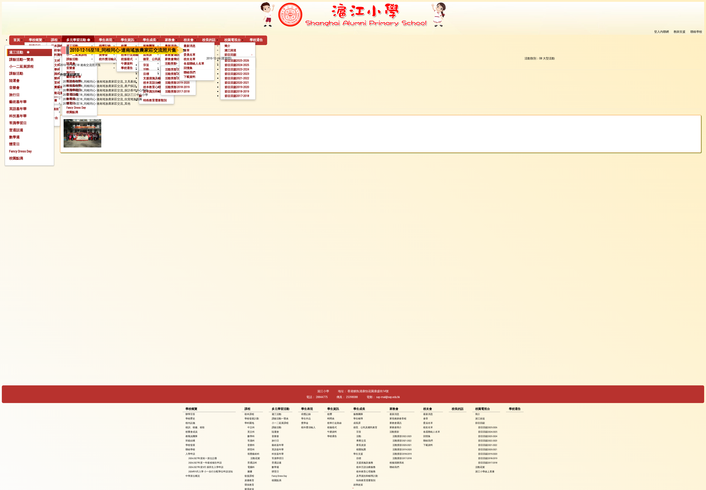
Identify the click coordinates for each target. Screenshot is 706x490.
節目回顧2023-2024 (487, 436)
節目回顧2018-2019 (487, 458)
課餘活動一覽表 (21, 59)
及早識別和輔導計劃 (367, 476)
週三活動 (16, 52)
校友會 (189, 40)
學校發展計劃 (252, 418)
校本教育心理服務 (365, 471)
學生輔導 (358, 418)
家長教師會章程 (398, 418)
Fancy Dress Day (20, 151)
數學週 (14, 137)
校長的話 (208, 40)
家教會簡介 (396, 427)
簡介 (477, 414)
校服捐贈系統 (397, 462)
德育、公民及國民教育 (365, 427)
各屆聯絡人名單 (431, 431)
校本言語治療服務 (365, 467)
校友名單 (428, 427)
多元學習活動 (76, 40)
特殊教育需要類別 (365, 480)
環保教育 (249, 484)
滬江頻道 (480, 418)
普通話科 (252, 462)
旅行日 (14, 95)
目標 (358, 458)
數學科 (251, 436)
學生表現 (105, 40)
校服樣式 (332, 427)
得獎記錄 (306, 414)
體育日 (14, 144)
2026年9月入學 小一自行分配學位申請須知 (210, 471)
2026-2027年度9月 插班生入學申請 (205, 467)
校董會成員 (191, 431)
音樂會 (14, 87)
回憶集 (426, 436)
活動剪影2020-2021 (402, 445)
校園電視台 (232, 40)
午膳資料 (332, 431)
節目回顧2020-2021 (487, 449)
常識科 (251, 440)
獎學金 (304, 423)
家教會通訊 (396, 423)
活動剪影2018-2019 (402, 453)
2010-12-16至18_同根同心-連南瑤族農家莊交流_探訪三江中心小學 (105, 95)
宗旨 (358, 431)
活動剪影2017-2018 (402, 458)
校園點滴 (72, 112)
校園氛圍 (361, 449)
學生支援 (358, 453)
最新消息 (394, 414)
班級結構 (190, 440)
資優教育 (249, 480)
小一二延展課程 (21, 66)
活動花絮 (57, 93)
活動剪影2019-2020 (402, 449)
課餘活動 (16, 73)
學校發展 (190, 445)
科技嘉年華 (18, 116)
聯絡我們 (394, 467)
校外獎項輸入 (308, 427)
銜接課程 (249, 476)
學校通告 (256, 40)
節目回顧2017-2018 (487, 462)
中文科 (251, 427)
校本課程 (57, 46)
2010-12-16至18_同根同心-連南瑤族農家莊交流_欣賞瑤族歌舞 (102, 99)
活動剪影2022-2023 (402, 436)
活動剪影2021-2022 (402, 440)
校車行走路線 (334, 423)
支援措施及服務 (364, 462)
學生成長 (149, 40)
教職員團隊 (191, 436)
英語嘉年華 (18, 109)
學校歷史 (190, 418)
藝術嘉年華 (18, 102)
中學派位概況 (193, 476)
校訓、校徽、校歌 (195, 427)
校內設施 (190, 423)
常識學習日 (18, 123)
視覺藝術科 (253, 453)
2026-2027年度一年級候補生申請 (205, 462)
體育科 (251, 449)
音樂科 (251, 445)
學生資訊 (127, 40)
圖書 (249, 471)
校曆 (329, 414)
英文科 (251, 431)
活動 (358, 436)
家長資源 (361, 445)
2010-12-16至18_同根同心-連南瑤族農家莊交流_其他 (96, 103)
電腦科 (251, 467)
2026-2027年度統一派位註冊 (202, 458)
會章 (425, 418)
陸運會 (14, 81)
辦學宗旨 (190, 414)
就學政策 (358, 484)
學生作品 (306, 418)
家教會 (170, 40)
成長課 (357, 423)
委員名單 (428, 423)
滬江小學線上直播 (484, 471)
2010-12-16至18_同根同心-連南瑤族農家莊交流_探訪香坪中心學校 (105, 90)
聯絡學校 (190, 449)
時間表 (330, 418)
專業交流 (361, 440)
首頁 (16, 40)
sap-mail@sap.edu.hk (388, 397)
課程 (54, 40)
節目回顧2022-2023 (487, 440)
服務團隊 (358, 414)
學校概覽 (35, 40)
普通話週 (16, 130)
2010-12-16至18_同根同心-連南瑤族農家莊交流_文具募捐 (99, 81)
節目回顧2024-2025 (487, 431)
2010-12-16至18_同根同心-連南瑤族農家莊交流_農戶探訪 (99, 86)
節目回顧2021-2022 (487, 445)
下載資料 (428, 445)
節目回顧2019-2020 (487, 453)
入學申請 (190, 453)
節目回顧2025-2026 (487, 427)
